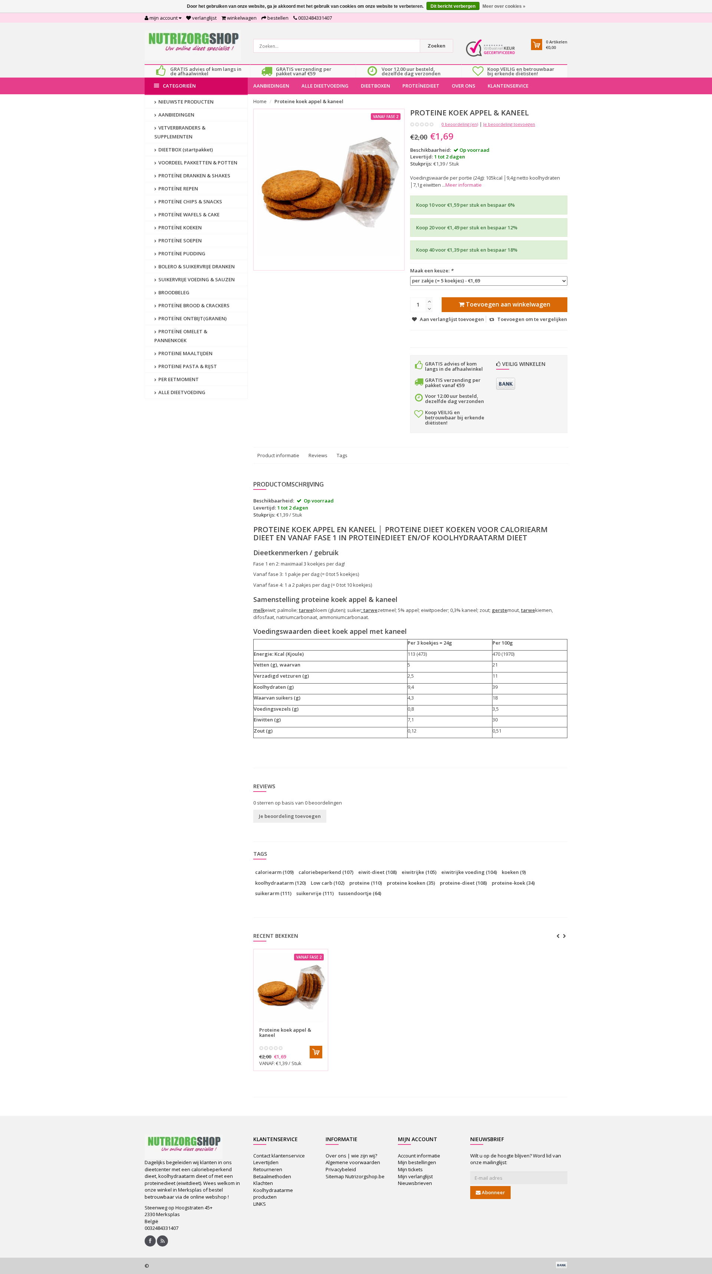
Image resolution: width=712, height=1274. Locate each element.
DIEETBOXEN (375, 85)
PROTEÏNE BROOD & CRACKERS (193, 305)
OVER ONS (463, 85)
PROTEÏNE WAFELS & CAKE (188, 214)
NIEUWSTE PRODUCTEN (185, 101)
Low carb (328, 883)
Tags (342, 455)
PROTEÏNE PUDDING (181, 253)
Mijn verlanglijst (415, 1176)
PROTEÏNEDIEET (420, 85)
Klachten (263, 1183)
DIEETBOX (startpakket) (185, 149)
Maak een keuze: (431, 270)
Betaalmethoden (272, 1176)
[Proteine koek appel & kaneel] (291, 988)
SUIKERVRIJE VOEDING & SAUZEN (196, 279)
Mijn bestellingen (417, 1162)
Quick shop (275, 1025)
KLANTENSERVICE (508, 85)
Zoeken (436, 45)
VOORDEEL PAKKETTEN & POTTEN (197, 162)
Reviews (318, 455)
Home (260, 101)
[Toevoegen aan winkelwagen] (316, 1052)
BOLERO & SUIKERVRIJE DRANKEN (196, 266)
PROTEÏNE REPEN (177, 188)
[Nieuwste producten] (162, 1241)
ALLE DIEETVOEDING (325, 85)
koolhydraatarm (280, 883)
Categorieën (179, 85)
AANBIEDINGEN (271, 85)
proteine (365, 883)
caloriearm (274, 872)
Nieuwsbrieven (415, 1183)
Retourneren (267, 1169)
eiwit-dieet (377, 872)
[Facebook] (150, 1241)
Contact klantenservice (279, 1155)
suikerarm (273, 893)
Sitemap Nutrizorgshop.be (355, 1176)
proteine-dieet (463, 883)
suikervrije (315, 893)
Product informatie (278, 455)
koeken (514, 872)
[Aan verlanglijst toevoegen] (305, 1025)
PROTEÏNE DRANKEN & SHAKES (193, 175)
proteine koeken (411, 883)
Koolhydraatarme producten (273, 1194)
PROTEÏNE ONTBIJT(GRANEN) (192, 318)
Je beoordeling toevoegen (509, 124)
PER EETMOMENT (178, 379)
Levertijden (265, 1162)
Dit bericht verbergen (453, 6)
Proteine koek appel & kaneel (308, 101)
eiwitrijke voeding (469, 872)
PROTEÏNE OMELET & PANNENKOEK (180, 336)
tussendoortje (360, 893)
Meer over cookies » (503, 6)
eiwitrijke (419, 872)
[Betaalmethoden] (505, 384)
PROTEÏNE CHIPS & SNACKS (189, 201)
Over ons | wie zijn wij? (351, 1155)
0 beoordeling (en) (460, 124)
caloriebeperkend (326, 872)
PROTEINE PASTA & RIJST (187, 366)
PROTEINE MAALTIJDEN (184, 353)
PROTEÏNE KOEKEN (179, 227)
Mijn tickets (410, 1169)
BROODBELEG (173, 292)
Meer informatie (463, 184)
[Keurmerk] (490, 48)
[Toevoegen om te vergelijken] (319, 1025)
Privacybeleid (341, 1169)
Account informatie (419, 1155)
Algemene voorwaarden (353, 1162)
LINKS (259, 1204)
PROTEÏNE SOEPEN (179, 240)
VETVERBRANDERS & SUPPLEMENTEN (179, 132)
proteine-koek (513, 883)
